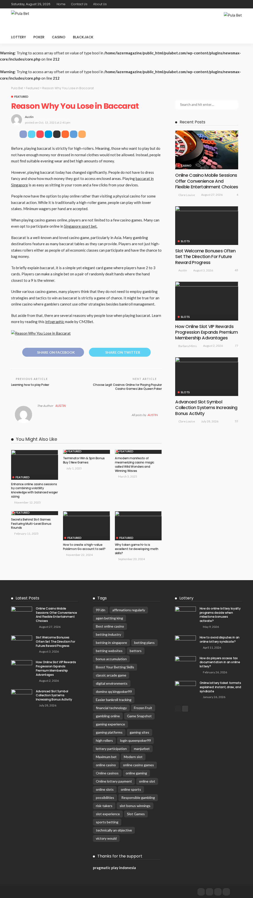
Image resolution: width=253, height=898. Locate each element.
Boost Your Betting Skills (115, 667)
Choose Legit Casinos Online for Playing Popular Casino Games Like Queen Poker (127, 387)
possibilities (105, 797)
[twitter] (209, 892)
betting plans (144, 642)
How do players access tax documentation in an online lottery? (220, 662)
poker (38, 37)
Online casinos (107, 773)
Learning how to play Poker (30, 385)
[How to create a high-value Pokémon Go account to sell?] (86, 526)
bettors (136, 651)
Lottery (18, 37)
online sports (131, 789)
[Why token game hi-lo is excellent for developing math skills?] (138, 526)
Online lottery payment (114, 781)
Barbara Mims (187, 346)
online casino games (138, 765)
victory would (106, 838)
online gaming (136, 773)
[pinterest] (218, 892)
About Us (100, 4)
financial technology (111, 708)
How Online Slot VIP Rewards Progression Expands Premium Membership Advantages (206, 332)
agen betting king (109, 618)
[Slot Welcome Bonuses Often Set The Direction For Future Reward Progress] (206, 225)
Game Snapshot (139, 716)
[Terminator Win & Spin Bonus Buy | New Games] (86, 452)
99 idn (100, 610)
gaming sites (139, 732)
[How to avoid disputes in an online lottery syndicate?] (185, 642)
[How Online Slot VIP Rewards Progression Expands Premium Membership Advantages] (206, 301)
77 (236, 346)
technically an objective (114, 830)
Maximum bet (106, 757)
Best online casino (110, 626)
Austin (29, 117)
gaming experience (110, 724)
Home (61, 4)
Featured (21, 96)
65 (236, 270)
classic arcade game (111, 675)
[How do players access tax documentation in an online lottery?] (185, 663)
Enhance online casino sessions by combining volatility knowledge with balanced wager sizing (34, 490)
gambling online (108, 716)
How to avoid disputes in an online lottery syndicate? (219, 639)
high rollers (104, 740)
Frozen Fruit (143, 708)
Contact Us (79, 4)
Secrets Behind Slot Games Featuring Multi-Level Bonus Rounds (31, 523)
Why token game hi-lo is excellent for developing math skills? (137, 549)
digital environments (111, 683)
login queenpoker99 (135, 740)
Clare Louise (186, 195)
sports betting (107, 822)
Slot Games (136, 814)
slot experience (108, 814)
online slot (147, 781)
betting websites (109, 651)
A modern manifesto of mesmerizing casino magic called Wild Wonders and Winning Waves (134, 464)
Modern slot (133, 757)
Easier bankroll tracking (113, 700)
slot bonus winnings (135, 806)
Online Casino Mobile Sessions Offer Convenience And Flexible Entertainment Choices (206, 181)
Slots (185, 241)
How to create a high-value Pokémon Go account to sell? (84, 547)
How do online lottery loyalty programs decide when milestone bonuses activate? (220, 614)
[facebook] (201, 892)
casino (58, 37)
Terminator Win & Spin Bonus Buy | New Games (84, 460)
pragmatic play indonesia (114, 867)
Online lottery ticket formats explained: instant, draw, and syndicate (220, 687)
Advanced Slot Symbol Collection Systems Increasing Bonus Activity (206, 407)
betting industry (108, 634)
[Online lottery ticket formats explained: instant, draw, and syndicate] (185, 688)
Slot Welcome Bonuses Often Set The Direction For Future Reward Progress (205, 256)
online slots (105, 789)
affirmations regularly (128, 610)
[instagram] (226, 892)
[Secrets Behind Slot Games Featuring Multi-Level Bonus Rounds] (34, 513)
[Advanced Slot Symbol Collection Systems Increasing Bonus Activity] (206, 376)
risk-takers (104, 806)
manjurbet (142, 748)
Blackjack (83, 37)
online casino (106, 765)
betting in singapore (111, 642)
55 (236, 421)
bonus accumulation (111, 659)
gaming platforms (109, 732)
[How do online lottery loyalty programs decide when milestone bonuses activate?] (185, 613)
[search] (235, 37)
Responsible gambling (138, 797)
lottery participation (111, 748)
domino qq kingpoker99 (114, 691)
